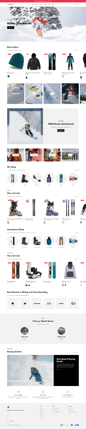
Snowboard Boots (24, 247)
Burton (26, 71)
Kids (49, 4)
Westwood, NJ (71, 408)
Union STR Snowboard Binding (30, 281)
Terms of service (14, 425)
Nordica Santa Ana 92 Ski (66, 218)
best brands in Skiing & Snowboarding (22, 295)
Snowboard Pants (61, 247)
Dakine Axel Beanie (10, 72)
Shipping (41, 412)
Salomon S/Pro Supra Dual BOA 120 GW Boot (15, 218)
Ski (32, 4)
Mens (41, 4)
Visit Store (24, 339)
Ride (7, 280)
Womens (45, 4)
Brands (53, 4)
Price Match (41, 415)
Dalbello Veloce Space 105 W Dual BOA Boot (51, 218)
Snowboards (13, 247)
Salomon (8, 217)
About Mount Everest (55, 408)
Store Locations (54, 410)
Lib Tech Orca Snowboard (48, 72)
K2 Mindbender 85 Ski (29, 218)
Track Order (41, 408)
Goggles (73, 247)
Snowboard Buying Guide (66, 360)
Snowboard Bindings (37, 247)
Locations (70, 406)
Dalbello (44, 217)
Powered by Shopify (16, 424)
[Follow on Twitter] (10, 421)
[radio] (8, 76)
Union (26, 280)
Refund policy (19, 425)
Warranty (41, 417)
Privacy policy (9, 425)
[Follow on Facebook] (7, 421)
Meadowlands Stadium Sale (73, 412)
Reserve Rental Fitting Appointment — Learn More (43, 1)
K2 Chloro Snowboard (47, 281)
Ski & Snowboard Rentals (56, 412)
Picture (80, 217)
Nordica (63, 217)
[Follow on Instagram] (12, 421)
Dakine (8, 71)
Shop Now (10, 27)
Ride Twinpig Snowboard (11, 281)
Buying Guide (42, 413)
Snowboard (37, 4)
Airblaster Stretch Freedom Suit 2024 (68, 72)
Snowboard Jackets (49, 247)
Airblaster (63, 71)
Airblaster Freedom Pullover (66, 281)
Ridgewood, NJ (71, 410)
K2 (25, 217)
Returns (41, 410)
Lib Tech (44, 71)
